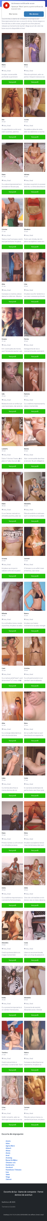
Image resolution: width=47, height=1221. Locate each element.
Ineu (7, 1172)
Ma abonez (33, 14)
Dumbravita (10, 1165)
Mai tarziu (13, 14)
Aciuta (8, 1141)
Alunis (8, 1153)
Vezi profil (12, 82)
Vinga (8, 1177)
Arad (7, 1155)
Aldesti (8, 1148)
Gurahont (9, 1167)
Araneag (9, 1158)
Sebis (8, 1174)
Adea (8, 1143)
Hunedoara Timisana (13, 1170)
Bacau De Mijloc (11, 1160)
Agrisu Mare (10, 1146)
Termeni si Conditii (8, 1207)
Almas (8, 1151)
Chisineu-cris (11, 1162)
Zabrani (8, 1179)
